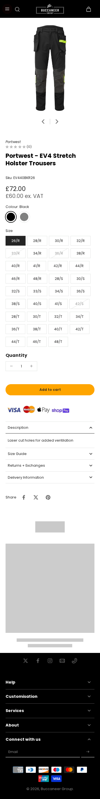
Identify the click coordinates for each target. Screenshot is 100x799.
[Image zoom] (50, 68)
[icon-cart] (88, 8)
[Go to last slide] (43, 121)
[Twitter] (25, 661)
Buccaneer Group (57, 788)
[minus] (11, 366)
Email (13, 751)
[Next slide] (56, 121)
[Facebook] (38, 661)
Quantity (16, 355)
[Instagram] (50, 661)
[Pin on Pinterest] (48, 497)
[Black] (11, 217)
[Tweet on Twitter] (36, 497)
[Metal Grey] (24, 217)
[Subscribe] (87, 751)
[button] (50, 390)
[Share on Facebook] (24, 497)
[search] (17, 8)
